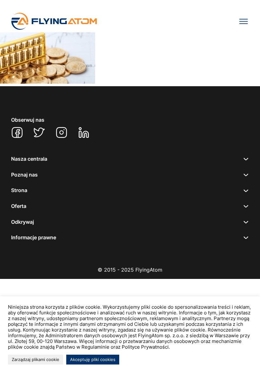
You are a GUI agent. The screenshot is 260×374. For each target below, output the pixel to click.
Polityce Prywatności (145, 347)
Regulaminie (95, 347)
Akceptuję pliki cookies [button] (92, 359)
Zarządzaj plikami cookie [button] (35, 359)
